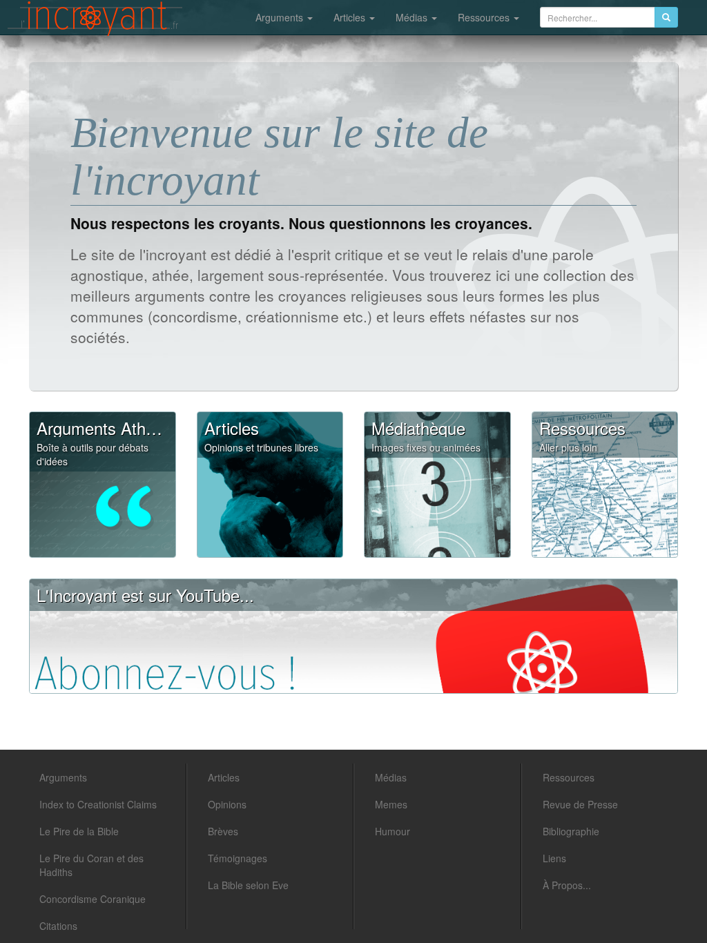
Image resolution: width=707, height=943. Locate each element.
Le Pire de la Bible (79, 831)
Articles (350, 17)
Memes (391, 804)
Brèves (223, 831)
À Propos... (567, 885)
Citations (58, 926)
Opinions (227, 804)
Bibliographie (571, 831)
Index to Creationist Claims (98, 804)
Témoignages (237, 858)
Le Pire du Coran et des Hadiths (91, 865)
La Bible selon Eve (248, 885)
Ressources (485, 17)
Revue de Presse (580, 804)
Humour (392, 831)
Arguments (280, 17)
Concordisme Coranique (92, 899)
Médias (413, 17)
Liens (554, 858)
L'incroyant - (95, 18)
